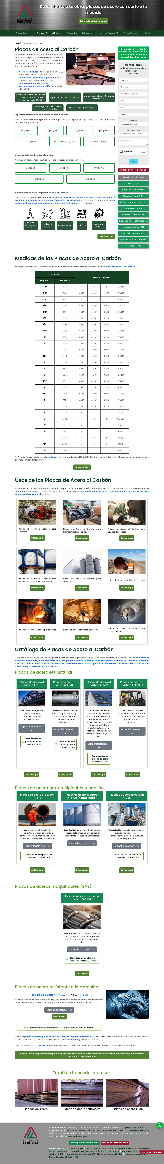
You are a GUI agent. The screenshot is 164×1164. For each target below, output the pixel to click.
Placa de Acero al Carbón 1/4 (80, 1154)
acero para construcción (40, 203)
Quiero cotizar (106, 236)
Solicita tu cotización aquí (93, 21)
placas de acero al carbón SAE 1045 (74, 197)
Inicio (17, 43)
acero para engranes (91, 491)
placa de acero (52, 457)
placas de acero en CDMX (52, 660)
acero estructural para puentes (119, 491)
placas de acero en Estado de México (85, 660)
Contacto (148, 33)
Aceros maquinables (29, 83)
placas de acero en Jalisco (78, 663)
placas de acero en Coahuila (43, 666)
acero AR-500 (73, 200)
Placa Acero (77, 1148)
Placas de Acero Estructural (80, 33)
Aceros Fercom (129, 1151)
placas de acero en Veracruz (49, 663)
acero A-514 (44, 1045)
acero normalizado (65, 203)
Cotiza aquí (37, 538)
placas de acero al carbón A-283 (47, 200)
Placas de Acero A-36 (108, 33)
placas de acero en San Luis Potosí (111, 663)
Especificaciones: (32, 726)
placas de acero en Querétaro (122, 660)
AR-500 (83, 995)
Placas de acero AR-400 (47, 995)
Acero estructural (28, 71)
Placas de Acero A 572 (136, 1154)
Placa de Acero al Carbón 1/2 (63, 1157)
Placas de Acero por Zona (133, 169)
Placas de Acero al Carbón (49, 33)
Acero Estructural (110, 1151)
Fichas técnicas (131, 33)
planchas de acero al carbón (120, 266)
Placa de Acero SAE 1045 (109, 1154)
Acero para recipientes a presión (36, 77)
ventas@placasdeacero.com (84, 1142)
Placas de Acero (23, 33)
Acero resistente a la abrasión (34, 86)
